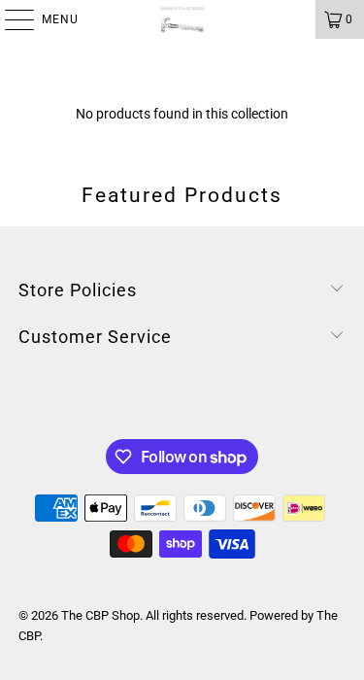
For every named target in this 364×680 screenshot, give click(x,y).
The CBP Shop (100, 615)
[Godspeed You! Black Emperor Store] (182, 19)
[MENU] (9, 19)
